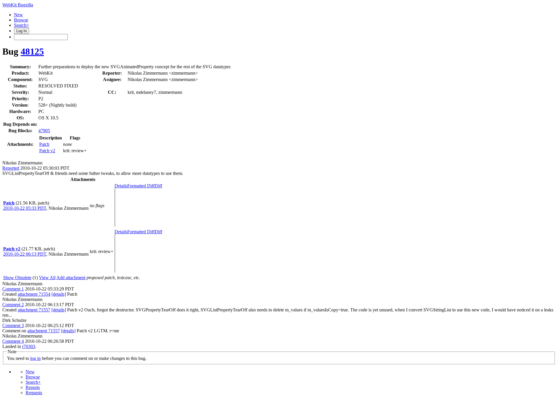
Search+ (21, 25)
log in (35, 358)
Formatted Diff (141, 185)
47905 (44, 130)
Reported (10, 168)
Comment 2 (13, 304)
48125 (32, 51)
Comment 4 (13, 341)
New (18, 14)
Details (121, 185)
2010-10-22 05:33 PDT (24, 208)
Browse (21, 19)
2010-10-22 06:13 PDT (24, 254)
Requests (34, 392)
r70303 (28, 346)
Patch (44, 144)
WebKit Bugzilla (17, 4)
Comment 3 (13, 325)
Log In (21, 31)
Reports (33, 387)
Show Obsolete (17, 277)
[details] (58, 294)
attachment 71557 (34, 309)
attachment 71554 (34, 294)
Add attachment (70, 277)
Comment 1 (13, 288)
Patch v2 (47, 150)
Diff (158, 185)
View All (47, 277)
